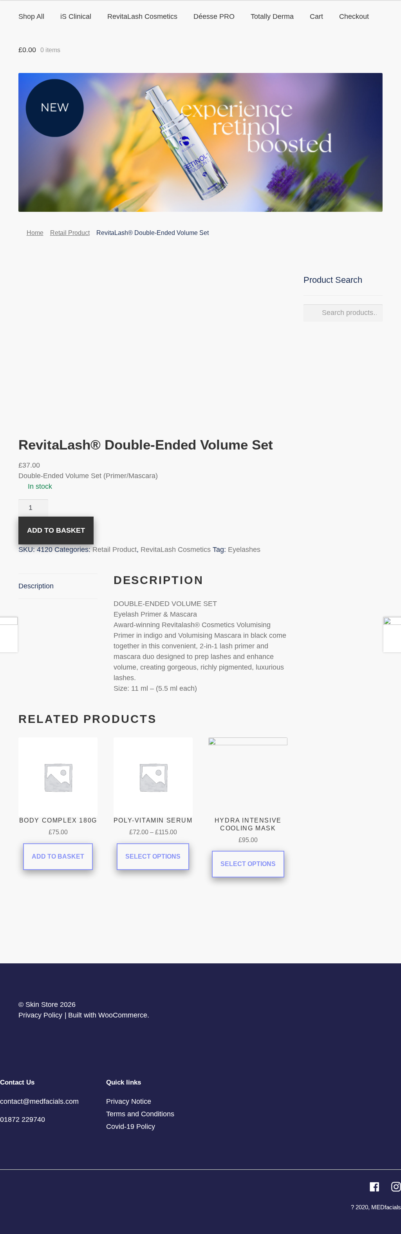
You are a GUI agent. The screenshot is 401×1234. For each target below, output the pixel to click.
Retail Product (70, 232)
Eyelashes (244, 549)
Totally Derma (272, 16)
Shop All (31, 16)
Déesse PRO (214, 16)
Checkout (354, 16)
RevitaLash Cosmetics (142, 16)
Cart (316, 16)
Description (36, 586)
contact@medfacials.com (39, 1101)
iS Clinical (75, 16)
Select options (153, 856)
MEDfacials (386, 1207)
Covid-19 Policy (130, 1126)
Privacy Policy (40, 1015)
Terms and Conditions (140, 1114)
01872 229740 (22, 1119)
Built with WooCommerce (107, 1015)
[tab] (58, 586)
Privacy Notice (128, 1101)
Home (35, 232)
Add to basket (56, 530)
